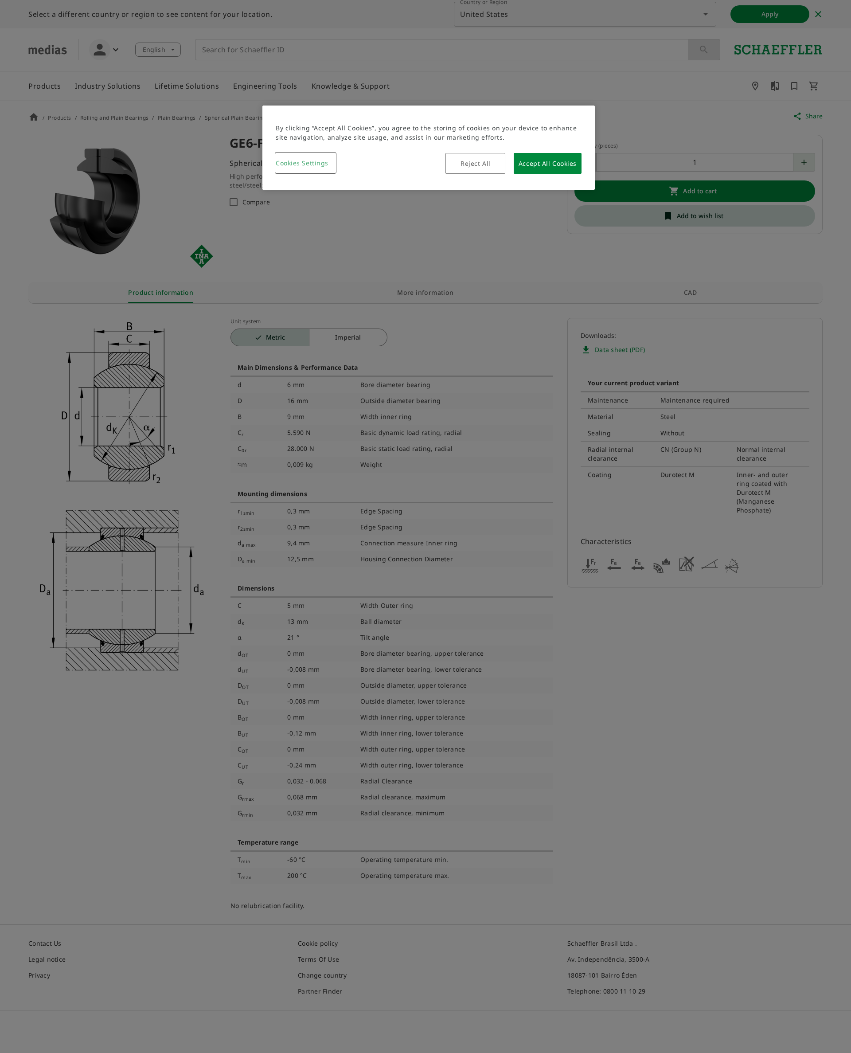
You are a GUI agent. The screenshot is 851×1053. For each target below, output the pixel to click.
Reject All (476, 163)
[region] (428, 148)
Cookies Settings (302, 163)
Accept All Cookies (548, 163)
